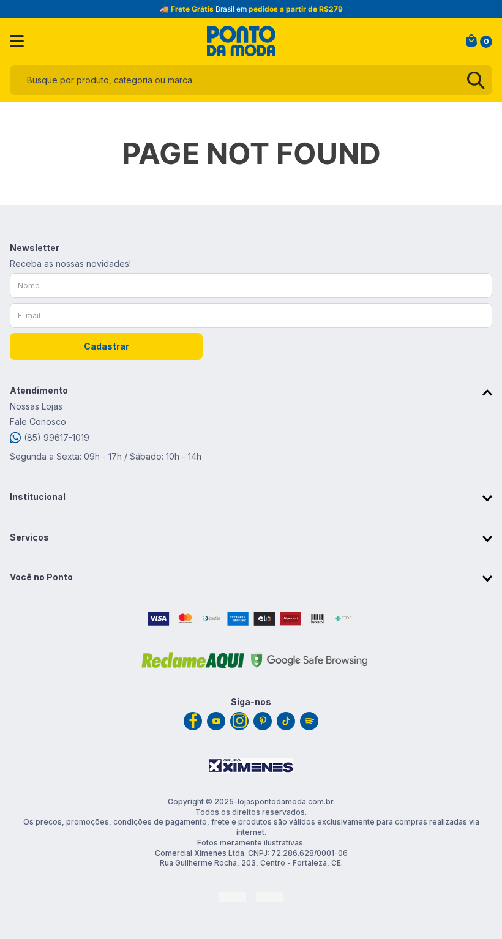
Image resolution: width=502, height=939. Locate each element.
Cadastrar (106, 346)
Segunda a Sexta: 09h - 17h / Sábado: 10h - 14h (105, 456)
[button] (251, 392)
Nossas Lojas (36, 406)
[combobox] (251, 80)
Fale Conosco (38, 421)
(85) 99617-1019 (56, 437)
